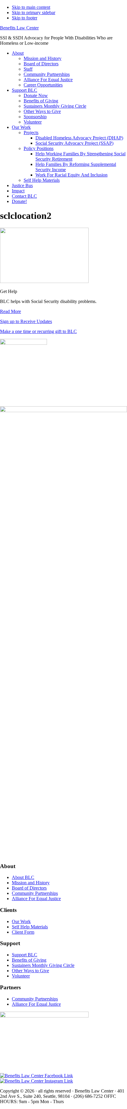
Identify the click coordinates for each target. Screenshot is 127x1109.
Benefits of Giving (29, 960)
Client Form (23, 932)
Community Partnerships (35, 893)
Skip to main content (31, 7)
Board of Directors (29, 887)
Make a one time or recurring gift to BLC (38, 331)
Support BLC (24, 954)
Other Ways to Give (30, 970)
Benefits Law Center (19, 27)
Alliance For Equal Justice (36, 898)
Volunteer (21, 975)
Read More (10, 311)
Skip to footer (24, 17)
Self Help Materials (30, 926)
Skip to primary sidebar (33, 12)
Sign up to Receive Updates (26, 321)
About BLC (23, 877)
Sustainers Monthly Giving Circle (43, 965)
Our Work (21, 921)
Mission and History (31, 882)
